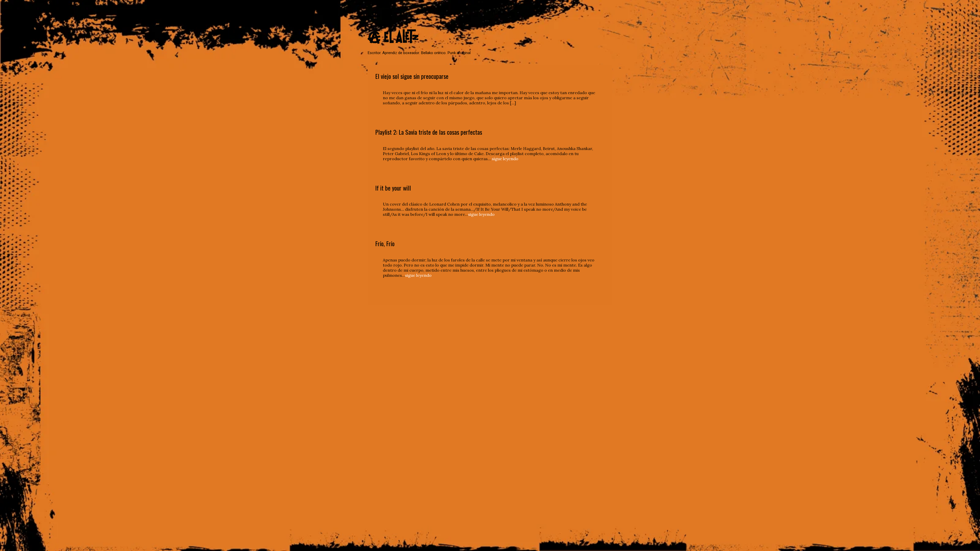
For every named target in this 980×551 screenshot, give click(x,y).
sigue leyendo (505, 158)
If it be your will (393, 187)
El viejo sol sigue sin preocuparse (411, 76)
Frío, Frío (385, 243)
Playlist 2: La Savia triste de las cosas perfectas (428, 131)
